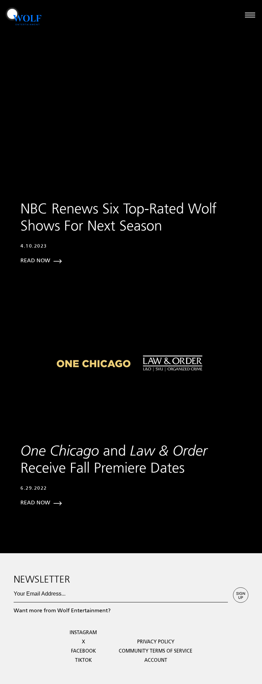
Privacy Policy (155, 642)
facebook (83, 651)
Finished (9, 550)
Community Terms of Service (155, 651)
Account (155, 660)
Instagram (83, 632)
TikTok (83, 660)
